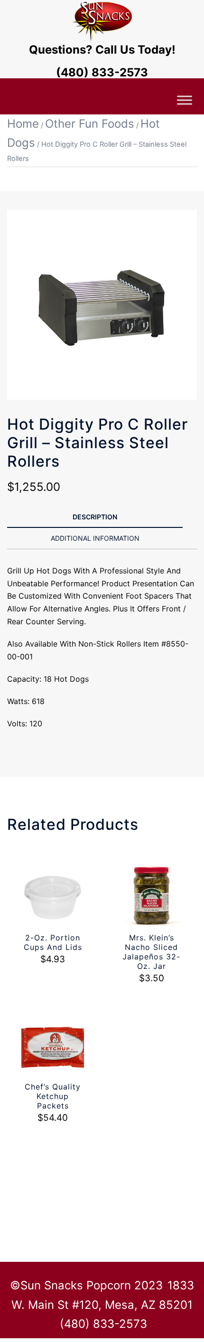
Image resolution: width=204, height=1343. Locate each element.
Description (95, 517)
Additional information (95, 538)
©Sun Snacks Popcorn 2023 (86, 1285)
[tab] (95, 517)
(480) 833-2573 (102, 72)
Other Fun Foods (89, 124)
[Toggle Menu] (184, 99)
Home (23, 124)
